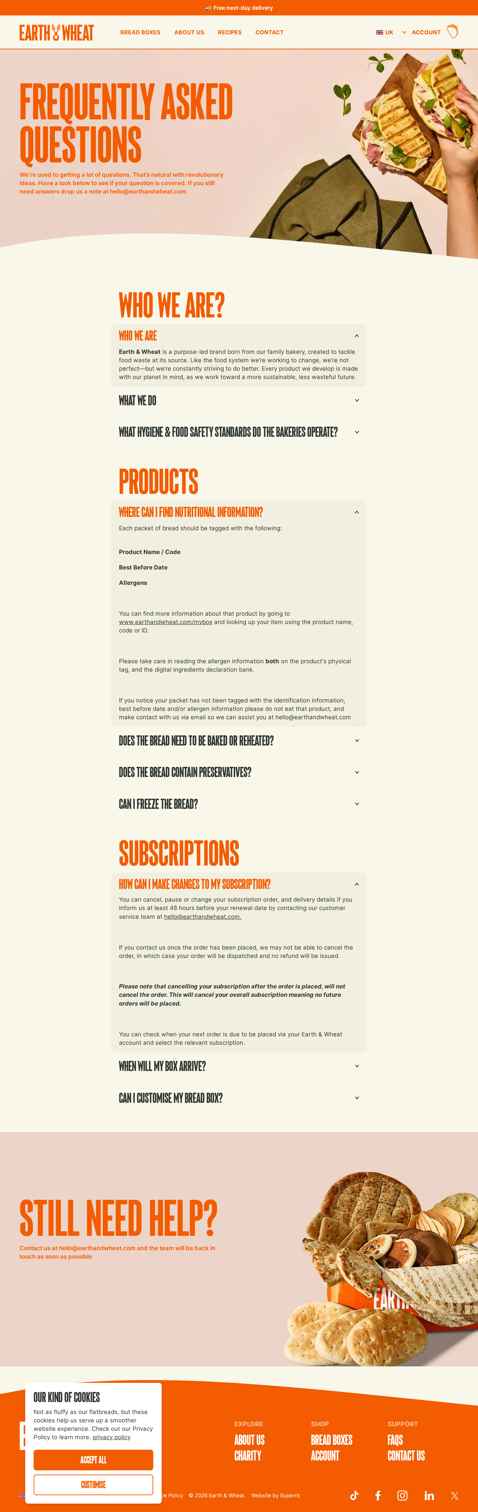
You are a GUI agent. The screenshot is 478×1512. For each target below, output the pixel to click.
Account (426, 32)
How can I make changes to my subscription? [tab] (191, 882)
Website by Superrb (275, 1495)
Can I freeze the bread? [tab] (154, 801)
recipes (229, 32)
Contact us (406, 1456)
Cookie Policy (166, 1495)
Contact (269, 32)
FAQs (395, 1440)
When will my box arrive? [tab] (158, 1064)
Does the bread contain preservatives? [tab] (181, 770)
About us (189, 32)
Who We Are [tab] (134, 333)
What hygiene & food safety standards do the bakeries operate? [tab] (224, 429)
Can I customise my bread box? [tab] (167, 1095)
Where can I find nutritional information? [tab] (187, 509)
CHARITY (247, 1456)
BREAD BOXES (140, 32)
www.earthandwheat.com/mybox (165, 621)
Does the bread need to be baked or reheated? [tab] (192, 738)
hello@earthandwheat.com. (202, 916)
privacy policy (112, 1437)
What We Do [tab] (133, 398)
